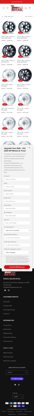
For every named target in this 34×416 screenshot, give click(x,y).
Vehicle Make (8, 205)
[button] (4, 8)
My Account (6, 301)
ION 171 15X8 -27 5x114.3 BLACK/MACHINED (23, 61)
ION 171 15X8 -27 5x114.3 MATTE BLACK (23, 85)
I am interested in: (9, 227)
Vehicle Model (8, 212)
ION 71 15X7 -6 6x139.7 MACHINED (7, 133)
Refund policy (11, 411)
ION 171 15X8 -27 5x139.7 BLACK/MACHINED (23, 37)
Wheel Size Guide (8, 357)
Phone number (8, 190)
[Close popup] (29, 147)
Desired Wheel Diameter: (11, 234)
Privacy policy (19, 411)
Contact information (22, 414)
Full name (7, 176)
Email (6, 183)
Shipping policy (12, 414)
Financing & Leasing (9, 309)
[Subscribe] (26, 372)
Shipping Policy (7, 333)
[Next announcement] (31, 2)
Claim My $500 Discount (17, 267)
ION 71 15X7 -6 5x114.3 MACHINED (23, 109)
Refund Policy (7, 329)
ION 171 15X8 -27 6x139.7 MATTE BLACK (8, 61)
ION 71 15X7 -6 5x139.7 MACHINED (23, 133)
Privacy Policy (7, 325)
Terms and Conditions (9, 337)
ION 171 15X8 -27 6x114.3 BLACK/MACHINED (8, 37)
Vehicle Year (7, 198)
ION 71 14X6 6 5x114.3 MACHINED (7, 85)
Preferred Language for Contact (13, 249)
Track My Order (7, 305)
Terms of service (8, 341)
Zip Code (7, 220)
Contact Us (6, 313)
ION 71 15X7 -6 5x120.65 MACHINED (7, 109)
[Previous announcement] (3, 2)
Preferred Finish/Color (10, 242)
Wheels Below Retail (16, 409)
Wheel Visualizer (8, 353)
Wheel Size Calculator (9, 361)
